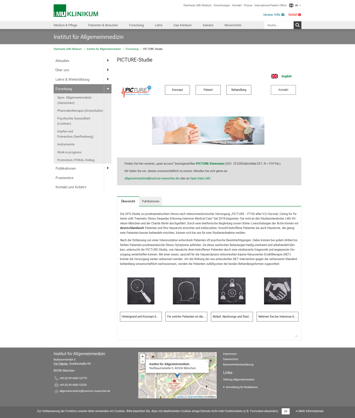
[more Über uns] (107, 70)
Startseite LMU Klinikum (197, 5)
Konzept (177, 90)
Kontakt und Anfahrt (70, 187)
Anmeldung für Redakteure (242, 387)
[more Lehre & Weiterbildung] (107, 79)
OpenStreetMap (195, 396)
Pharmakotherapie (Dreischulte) (80, 110)
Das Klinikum (183, 25)
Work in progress (69, 152)
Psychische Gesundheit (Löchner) (73, 121)
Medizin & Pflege (65, 25)
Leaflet (180, 396)
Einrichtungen (222, 5)
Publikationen (65, 168)
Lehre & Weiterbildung (72, 79)
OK (285, 411)
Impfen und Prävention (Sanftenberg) (75, 133)
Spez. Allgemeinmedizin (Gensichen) (74, 100)
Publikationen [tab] (150, 201)
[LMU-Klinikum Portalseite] (76, 10)
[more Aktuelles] (107, 61)
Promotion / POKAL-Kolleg (75, 160)
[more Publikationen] (107, 168)
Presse (248, 5)
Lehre (159, 25)
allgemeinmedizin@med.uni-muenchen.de (151, 178)
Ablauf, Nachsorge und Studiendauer (233, 316)
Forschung (136, 25)
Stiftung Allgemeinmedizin (238, 379)
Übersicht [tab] (128, 201)
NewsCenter (232, 25)
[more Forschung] (107, 89)
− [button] (143, 361)
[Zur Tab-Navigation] (296, 336)
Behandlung (238, 90)
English (287, 76)
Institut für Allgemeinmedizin (89, 36)
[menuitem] (65, 25)
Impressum (230, 353)
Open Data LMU (200, 178)
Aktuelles (62, 61)
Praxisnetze (64, 178)
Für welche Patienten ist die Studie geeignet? (187, 316)
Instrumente (66, 144)
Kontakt (237, 5)
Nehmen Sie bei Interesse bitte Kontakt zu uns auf (278, 316)
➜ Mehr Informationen (309, 411)
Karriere (208, 25)
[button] (85, 391)
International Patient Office (271, 5)
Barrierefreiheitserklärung (238, 364)
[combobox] (282, 25)
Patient (208, 90)
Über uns (62, 70)
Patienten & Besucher (103, 25)
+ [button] (143, 356)
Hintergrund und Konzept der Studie (142, 316)
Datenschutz (231, 359)
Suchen (297, 25)
